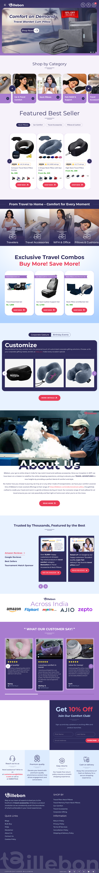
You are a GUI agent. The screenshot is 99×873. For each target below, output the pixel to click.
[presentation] (12, 88)
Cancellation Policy (60, 830)
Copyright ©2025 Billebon (19, 871)
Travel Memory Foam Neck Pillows (66, 803)
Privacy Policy (58, 824)
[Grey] (23, 178)
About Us (8, 833)
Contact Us (9, 836)
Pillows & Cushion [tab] (74, 125)
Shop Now (21, 185)
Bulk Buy (8, 824)
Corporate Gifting (60, 812)
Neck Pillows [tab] (23, 125)
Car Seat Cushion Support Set (48, 302)
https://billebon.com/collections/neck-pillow (67, 487)
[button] (91, 666)
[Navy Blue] (50, 178)
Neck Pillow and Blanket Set (77, 302)
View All (10, 247)
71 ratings (80, 164)
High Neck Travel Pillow (75, 168)
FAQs (7, 827)
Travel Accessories (60, 809)
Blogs (7, 821)
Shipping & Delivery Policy (63, 833)
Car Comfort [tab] (38, 125)
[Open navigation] (5, 5)
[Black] (13, 178)
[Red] (28, 178)
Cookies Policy (10, 839)
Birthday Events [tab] (61, 335)
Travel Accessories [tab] (55, 125)
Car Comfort (58, 806)
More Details (48, 398)
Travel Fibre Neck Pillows (63, 800)
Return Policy (58, 821)
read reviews (78, 570)
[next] (89, 161)
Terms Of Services (60, 827)
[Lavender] (18, 178)
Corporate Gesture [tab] (40, 335)
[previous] (9, 161)
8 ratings (26, 164)
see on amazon (49, 573)
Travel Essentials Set (14, 302)
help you (39, 352)
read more (48, 503)
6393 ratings (54, 164)
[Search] (83, 5)
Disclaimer (9, 830)
